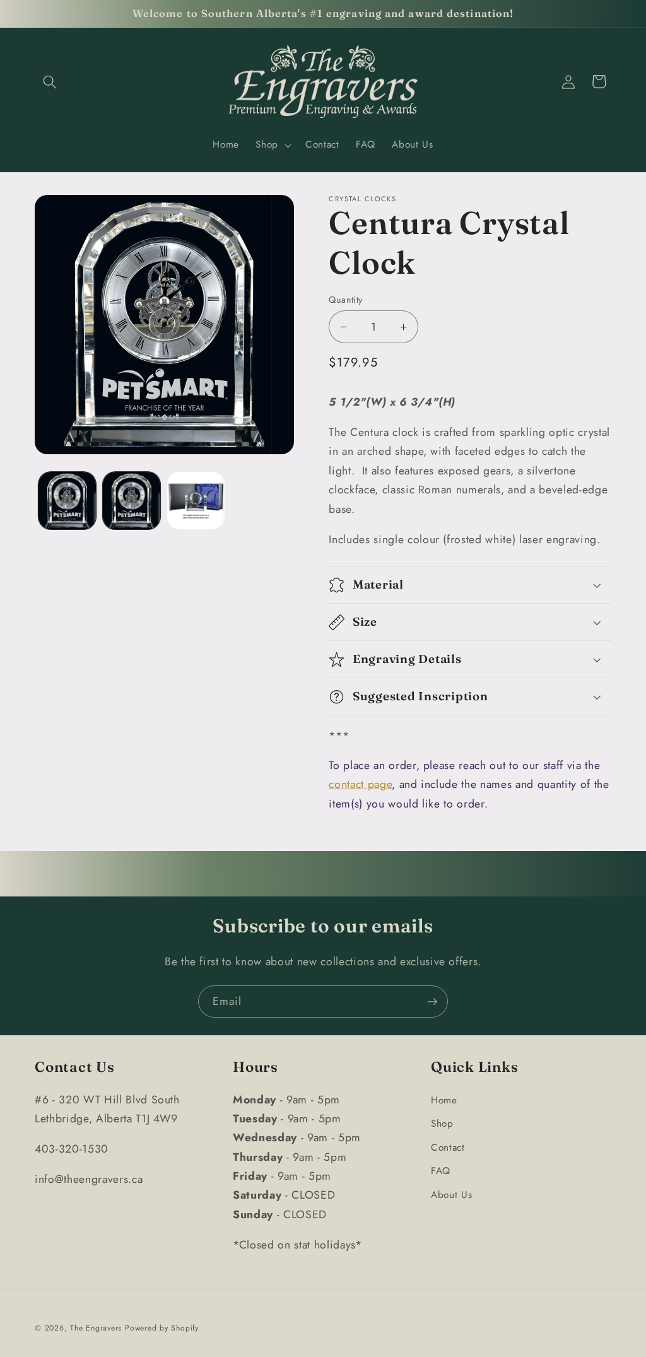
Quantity (346, 299)
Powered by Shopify (162, 1328)
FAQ (440, 1171)
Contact (448, 1147)
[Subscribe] (432, 1001)
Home (444, 1100)
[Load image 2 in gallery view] (131, 500)
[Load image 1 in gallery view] (67, 500)
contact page (360, 784)
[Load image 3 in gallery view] (196, 500)
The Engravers (96, 1328)
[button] (50, 81)
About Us (451, 1195)
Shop (442, 1124)
